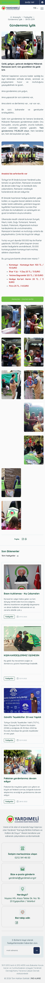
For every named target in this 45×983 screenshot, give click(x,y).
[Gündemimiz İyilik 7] (11, 417)
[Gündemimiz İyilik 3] (11, 352)
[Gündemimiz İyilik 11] (11, 482)
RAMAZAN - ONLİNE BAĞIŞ (22, 299)
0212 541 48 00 (22, 857)
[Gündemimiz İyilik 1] (11, 319)
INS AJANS (36, 978)
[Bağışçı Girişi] (42, 2)
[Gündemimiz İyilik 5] (11, 384)
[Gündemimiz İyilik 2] (34, 319)
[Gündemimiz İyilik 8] (34, 417)
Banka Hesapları (10, 2)
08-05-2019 (30, 19)
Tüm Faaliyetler (9, 556)
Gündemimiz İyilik (15, 19)
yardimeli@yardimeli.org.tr (22, 878)
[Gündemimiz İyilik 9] (11, 450)
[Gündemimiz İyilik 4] (34, 352)
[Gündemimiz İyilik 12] (34, 482)
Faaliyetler (28, 17)
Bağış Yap (29, 2)
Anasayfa (17, 17)
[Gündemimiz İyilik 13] (11, 515)
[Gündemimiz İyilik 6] (34, 384)
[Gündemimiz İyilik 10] (34, 450)
